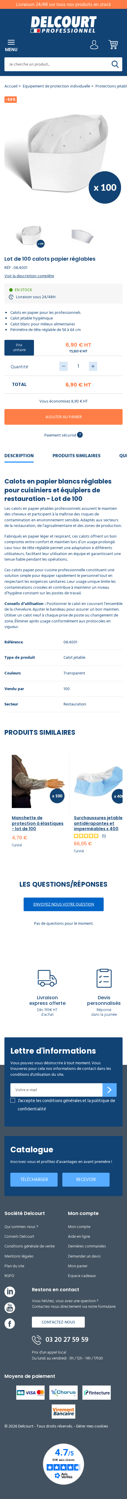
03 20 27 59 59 (66, 1340)
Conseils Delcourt (19, 1236)
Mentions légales (19, 1256)
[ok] (109, 1090)
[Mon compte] (94, 46)
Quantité (19, 367)
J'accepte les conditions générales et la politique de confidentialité (66, 1105)
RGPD (9, 1275)
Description (19, 456)
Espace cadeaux (82, 1275)
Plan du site (14, 1266)
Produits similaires (76, 456)
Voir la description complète (29, 276)
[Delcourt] (63, 24)
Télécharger (34, 1179)
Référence (13, 642)
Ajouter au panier (63, 416)
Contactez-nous (58, 1322)
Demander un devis (84, 1256)
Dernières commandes (87, 1246)
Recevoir (86, 1179)
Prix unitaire (19, 347)
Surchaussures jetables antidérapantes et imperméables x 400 (99, 823)
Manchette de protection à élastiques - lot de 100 (38, 823)
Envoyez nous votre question (63, 904)
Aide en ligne (79, 1236)
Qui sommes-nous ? (21, 1226)
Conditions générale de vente (29, 1246)
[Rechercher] (115, 64)
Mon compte (79, 1226)
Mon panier (77, 1266)
